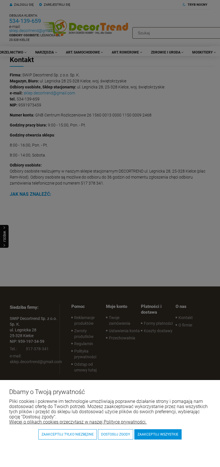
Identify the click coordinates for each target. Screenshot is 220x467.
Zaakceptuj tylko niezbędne (68, 434)
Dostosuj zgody (115, 434)
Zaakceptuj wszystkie (158, 434)
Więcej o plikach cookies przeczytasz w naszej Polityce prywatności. (78, 422)
